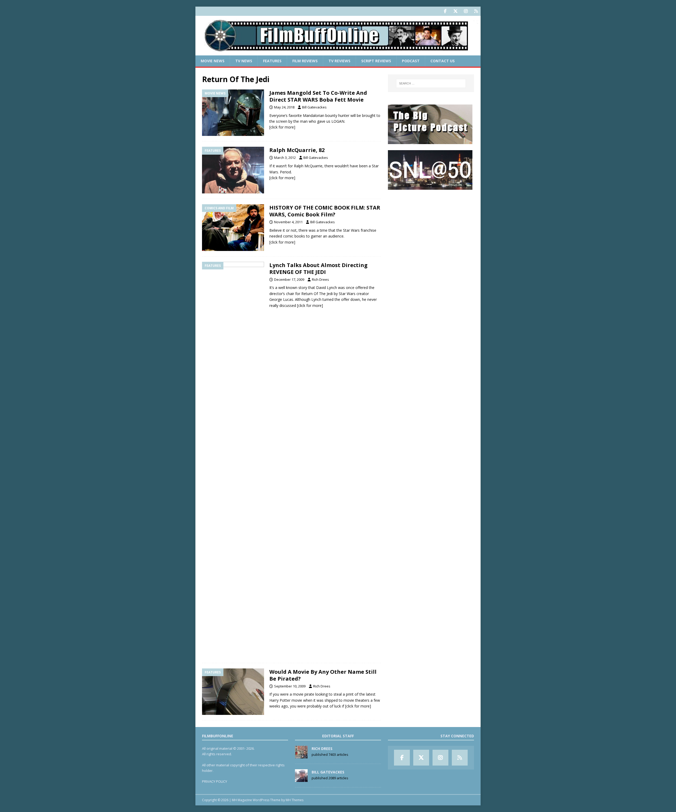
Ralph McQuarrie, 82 (297, 150)
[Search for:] (431, 83)
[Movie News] (233, 112)
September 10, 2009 (290, 686)
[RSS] (476, 11)
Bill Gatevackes (314, 107)
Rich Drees (320, 279)
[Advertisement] (431, 229)
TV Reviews (339, 60)
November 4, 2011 (288, 222)
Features (272, 60)
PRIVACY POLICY (214, 781)
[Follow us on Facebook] (445, 11)
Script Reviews (376, 60)
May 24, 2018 (284, 107)
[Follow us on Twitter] (455, 11)
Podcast (411, 60)
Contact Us (442, 60)
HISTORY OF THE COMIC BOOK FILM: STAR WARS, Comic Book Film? (324, 211)
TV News (243, 60)
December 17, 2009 (289, 279)
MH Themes (294, 800)
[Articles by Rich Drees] (301, 755)
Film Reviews (305, 60)
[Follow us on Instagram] (465, 11)
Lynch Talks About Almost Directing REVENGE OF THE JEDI (318, 269)
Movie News (212, 60)
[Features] (233, 170)
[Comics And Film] (233, 227)
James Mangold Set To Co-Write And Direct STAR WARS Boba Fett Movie (318, 96)
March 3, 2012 (285, 157)
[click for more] (282, 127)
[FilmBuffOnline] (338, 52)
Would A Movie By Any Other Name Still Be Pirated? (323, 675)
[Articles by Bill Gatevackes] (301, 779)
